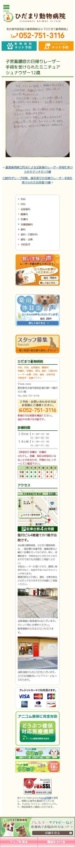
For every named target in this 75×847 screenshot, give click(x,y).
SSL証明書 (46, 797)
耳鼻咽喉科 (27, 224)
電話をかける (56, 842)
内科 (23, 204)
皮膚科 (24, 219)
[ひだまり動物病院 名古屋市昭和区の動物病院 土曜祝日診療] (37, 17)
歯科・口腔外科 (29, 234)
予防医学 (25, 244)
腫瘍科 (24, 214)
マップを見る (19, 842)
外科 (23, 199)
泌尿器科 (25, 209)
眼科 (23, 229)
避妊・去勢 (27, 239)
